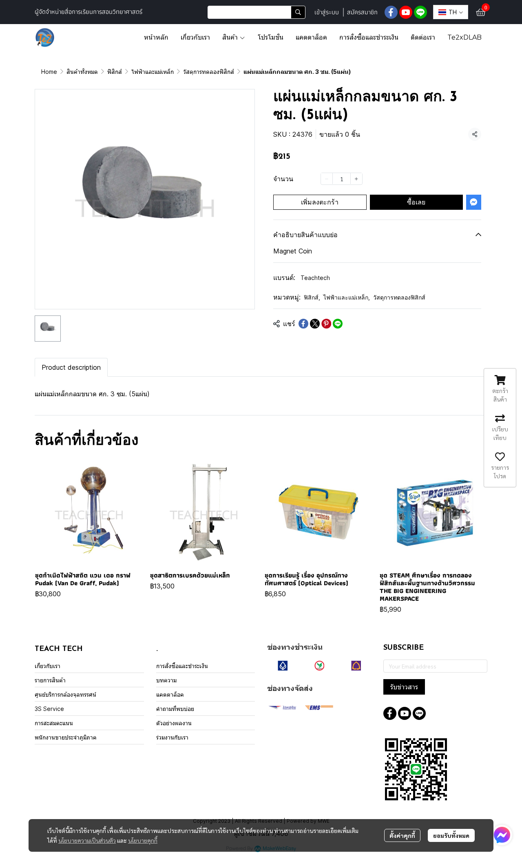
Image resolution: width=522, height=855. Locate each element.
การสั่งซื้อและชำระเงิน (182, 665)
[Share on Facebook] (303, 324)
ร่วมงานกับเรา (172, 737)
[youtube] (405, 12)
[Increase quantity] (356, 178)
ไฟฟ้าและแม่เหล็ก (152, 71)
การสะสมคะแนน (54, 723)
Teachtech (315, 277)
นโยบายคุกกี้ (142, 840)
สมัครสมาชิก (362, 12)
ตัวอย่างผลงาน (174, 723)
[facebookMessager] (502, 835)
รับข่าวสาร (404, 687)
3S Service (49, 708)
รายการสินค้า (50, 680)
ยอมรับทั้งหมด (451, 835)
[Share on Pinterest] (326, 324)
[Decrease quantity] (326, 178)
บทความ (166, 680)
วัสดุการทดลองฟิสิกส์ (208, 71)
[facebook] (391, 12)
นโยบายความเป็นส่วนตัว (87, 840)
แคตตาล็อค (170, 694)
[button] (256, 12)
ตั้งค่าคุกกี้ (402, 835)
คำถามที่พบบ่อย (175, 708)
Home (49, 71)
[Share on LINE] (338, 324)
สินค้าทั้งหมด (82, 71)
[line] (420, 12)
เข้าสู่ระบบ (326, 12)
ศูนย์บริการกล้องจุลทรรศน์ (65, 694)
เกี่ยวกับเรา (47, 665)
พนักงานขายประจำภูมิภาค (66, 737)
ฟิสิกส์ (114, 71)
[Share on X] (315, 324)
